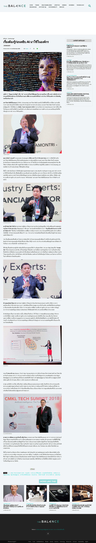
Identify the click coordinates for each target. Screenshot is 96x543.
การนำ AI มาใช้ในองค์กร (36, 473)
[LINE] (37, 48)
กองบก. (26, 48)
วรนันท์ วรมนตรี (41, 474)
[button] (89, 6)
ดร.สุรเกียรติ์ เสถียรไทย (47, 473)
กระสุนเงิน (27, 473)
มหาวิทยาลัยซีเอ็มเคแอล (25, 474)
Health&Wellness (72, 75)
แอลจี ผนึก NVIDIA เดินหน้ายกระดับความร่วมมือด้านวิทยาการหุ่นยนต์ (36, 505)
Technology (11, 38)
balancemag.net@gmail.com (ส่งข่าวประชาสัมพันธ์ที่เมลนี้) (50, 529)
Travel (33, 541)
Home (29, 541)
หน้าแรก (5, 38)
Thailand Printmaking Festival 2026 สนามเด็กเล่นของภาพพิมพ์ (78, 94)
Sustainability (81, 541)
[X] (33, 48)
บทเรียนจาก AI (56, 473)
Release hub (70, 44)
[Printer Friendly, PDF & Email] (32, 470)
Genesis (51, 541)
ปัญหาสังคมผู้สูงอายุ (15, 474)
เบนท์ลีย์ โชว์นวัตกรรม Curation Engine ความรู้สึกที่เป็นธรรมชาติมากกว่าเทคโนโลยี (58, 506)
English (86, 541)
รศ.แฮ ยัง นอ (34, 474)
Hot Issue (75, 541)
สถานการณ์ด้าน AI (50, 474)
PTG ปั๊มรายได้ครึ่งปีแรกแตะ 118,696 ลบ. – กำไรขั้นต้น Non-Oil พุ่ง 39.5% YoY (78, 62)
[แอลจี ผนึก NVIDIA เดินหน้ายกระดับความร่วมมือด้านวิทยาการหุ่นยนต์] (36, 493)
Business (69, 60)
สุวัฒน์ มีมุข (57, 474)
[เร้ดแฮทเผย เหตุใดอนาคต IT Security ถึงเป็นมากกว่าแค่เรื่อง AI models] (13, 493)
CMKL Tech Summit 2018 (17, 473)
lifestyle (69, 92)
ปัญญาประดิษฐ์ (6, 474)
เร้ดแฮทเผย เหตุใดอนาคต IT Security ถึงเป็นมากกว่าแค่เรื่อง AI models (13, 506)
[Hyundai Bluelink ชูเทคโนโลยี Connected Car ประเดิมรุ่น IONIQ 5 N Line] (82, 493)
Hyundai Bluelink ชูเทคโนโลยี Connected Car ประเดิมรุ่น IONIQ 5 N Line (81, 506)
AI (8, 473)
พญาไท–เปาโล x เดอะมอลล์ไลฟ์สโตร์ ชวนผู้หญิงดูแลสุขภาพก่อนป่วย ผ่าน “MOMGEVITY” (78, 78)
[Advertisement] (48, 23)
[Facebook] (30, 48)
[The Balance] (16, 6)
